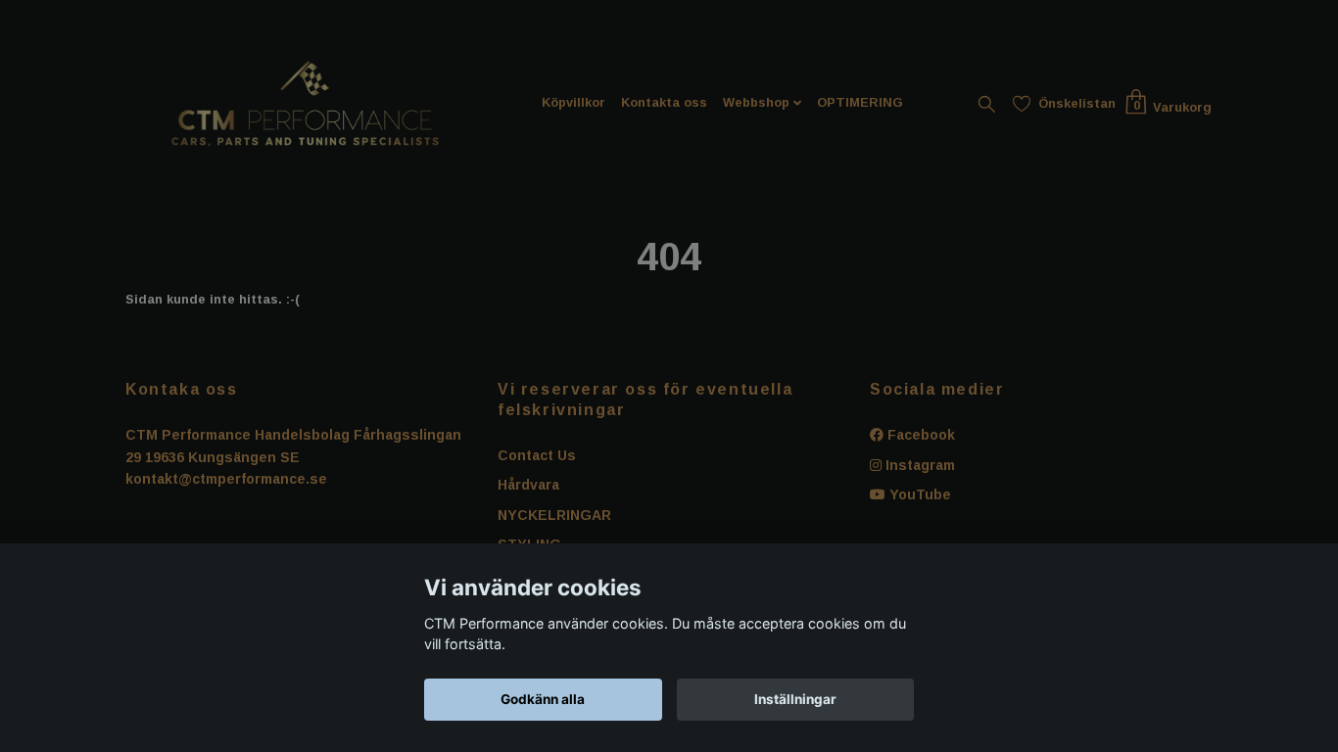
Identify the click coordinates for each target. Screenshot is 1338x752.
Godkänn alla (543, 699)
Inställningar (795, 699)
